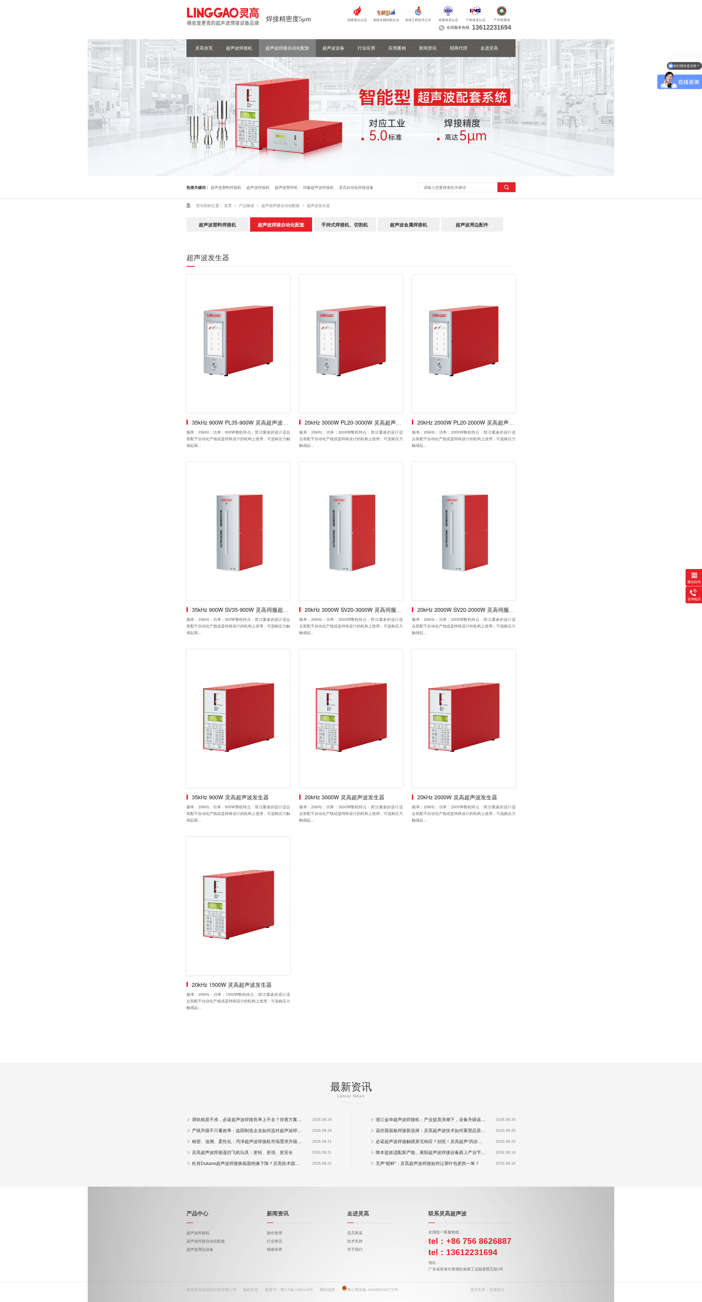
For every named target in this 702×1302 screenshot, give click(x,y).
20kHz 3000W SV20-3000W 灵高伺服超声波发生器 (367, 609)
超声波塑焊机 (286, 187)
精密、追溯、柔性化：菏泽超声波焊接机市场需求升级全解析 (247, 1141)
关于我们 (355, 1249)
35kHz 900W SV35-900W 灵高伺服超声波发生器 (251, 609)
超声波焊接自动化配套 (287, 48)
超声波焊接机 (239, 48)
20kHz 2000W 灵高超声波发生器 (457, 797)
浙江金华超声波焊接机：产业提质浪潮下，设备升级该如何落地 (430, 1119)
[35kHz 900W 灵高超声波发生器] (238, 718)
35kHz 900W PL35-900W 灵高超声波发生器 (245, 422)
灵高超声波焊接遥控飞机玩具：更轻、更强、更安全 (242, 1152)
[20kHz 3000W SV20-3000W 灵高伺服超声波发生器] (351, 531)
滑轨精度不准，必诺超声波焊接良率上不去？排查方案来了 (247, 1119)
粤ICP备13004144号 (296, 1290)
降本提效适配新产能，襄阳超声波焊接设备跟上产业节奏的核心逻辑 (430, 1152)
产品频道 (247, 205)
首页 (228, 205)
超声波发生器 (318, 205)
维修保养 (274, 1249)
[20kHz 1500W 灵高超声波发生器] (238, 906)
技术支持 (355, 1241)
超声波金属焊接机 (408, 224)
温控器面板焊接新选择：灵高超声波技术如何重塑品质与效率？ (430, 1130)
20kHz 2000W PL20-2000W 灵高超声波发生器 (474, 422)
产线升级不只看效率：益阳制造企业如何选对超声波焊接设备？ (247, 1130)
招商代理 (458, 48)
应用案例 (397, 48)
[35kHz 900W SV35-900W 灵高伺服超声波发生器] (238, 531)
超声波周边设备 (199, 1249)
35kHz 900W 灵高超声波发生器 (230, 797)
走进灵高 (489, 48)
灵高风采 (355, 1233)
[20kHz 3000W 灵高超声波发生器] (351, 718)
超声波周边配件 (472, 224)
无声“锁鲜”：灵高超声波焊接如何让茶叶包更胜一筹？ (427, 1163)
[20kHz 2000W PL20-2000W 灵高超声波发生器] (464, 344)
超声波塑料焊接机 (226, 187)
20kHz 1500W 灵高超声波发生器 (232, 984)
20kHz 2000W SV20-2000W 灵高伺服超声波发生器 (479, 609)
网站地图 (327, 1290)
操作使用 (274, 1233)
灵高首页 (204, 48)
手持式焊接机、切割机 (344, 224)
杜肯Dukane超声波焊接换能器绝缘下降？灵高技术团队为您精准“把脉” (247, 1163)
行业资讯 (274, 1241)
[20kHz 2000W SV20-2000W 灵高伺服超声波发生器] (464, 531)
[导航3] (351, 174)
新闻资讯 (428, 48)
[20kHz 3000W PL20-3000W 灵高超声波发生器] (351, 344)
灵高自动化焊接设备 (356, 187)
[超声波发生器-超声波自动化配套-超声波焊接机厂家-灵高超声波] (222, 16)
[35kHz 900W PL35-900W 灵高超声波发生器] (238, 344)
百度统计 (497, 1290)
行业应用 (366, 48)
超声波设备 (333, 48)
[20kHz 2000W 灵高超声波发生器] (464, 718)
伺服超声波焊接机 (318, 187)
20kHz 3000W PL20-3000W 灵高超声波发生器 (361, 422)
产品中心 (197, 1213)
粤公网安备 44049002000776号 (372, 1290)
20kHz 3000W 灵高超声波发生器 (344, 797)
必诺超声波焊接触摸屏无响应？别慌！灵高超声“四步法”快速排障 (430, 1141)
